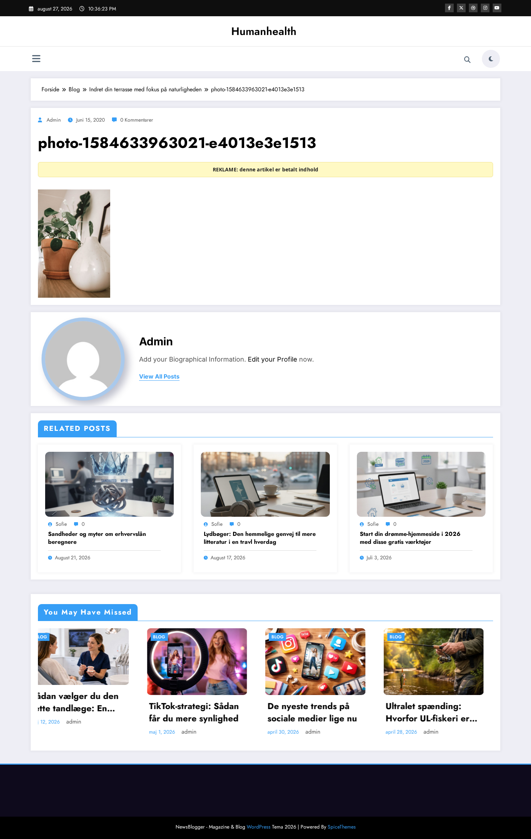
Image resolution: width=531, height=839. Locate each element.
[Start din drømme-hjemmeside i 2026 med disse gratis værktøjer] (421, 484)
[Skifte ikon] (36, 59)
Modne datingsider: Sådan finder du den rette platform (437, 712)
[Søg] (467, 60)
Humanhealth (264, 31)
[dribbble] (473, 8)
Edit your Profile (272, 359)
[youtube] (497, 8)
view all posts (159, 376)
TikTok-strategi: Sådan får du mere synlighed (85, 712)
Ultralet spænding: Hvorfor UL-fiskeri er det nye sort (319, 712)
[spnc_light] (491, 59)
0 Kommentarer (136, 119)
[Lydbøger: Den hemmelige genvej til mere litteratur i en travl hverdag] (265, 484)
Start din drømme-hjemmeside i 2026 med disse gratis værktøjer (410, 538)
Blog (50, 637)
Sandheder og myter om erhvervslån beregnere (97, 538)
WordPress (259, 826)
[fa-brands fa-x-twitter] (461, 8)
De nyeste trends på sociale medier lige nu (203, 712)
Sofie (61, 524)
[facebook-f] (449, 8)
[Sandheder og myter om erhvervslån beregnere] (109, 484)
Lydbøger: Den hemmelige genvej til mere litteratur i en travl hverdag (260, 538)
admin (54, 119)
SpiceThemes (342, 826)
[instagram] (485, 8)
